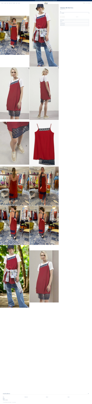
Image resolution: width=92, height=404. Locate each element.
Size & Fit (61, 21)
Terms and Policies (14, 402)
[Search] (86, 3)
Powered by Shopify (9, 402)
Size (60, 11)
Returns (4, 398)
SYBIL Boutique (5, 402)
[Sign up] (88, 393)
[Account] (88, 3)
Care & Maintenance (62, 23)
